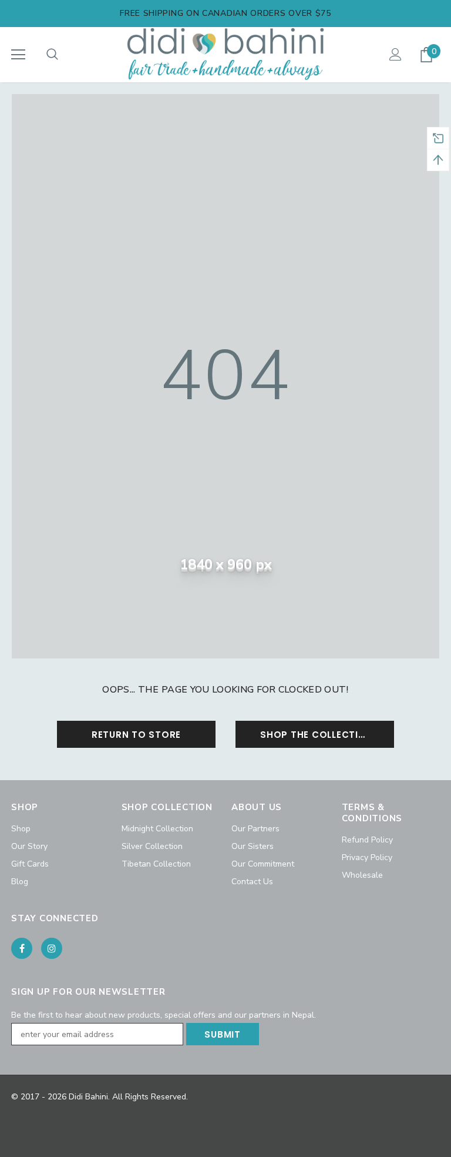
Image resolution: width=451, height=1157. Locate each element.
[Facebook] (21, 948)
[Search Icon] (52, 55)
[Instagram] (51, 948)
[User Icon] (395, 54)
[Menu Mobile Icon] (18, 55)
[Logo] (226, 54)
